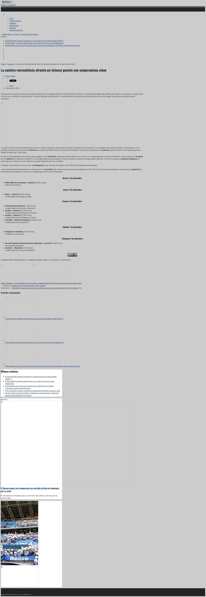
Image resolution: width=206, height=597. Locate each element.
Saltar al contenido (8, 5)
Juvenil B (70, 283)
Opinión (57, 9)
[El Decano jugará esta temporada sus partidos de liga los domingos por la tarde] (65, 483)
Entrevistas (44, 9)
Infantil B (56, 283)
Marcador (78, 283)
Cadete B (41, 283)
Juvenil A (63, 283)
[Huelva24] (7, 2)
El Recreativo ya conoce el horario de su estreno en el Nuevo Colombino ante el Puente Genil (42, 45)
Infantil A (49, 283)
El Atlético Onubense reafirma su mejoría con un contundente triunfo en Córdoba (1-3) (47, 288)
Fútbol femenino (72, 9)
